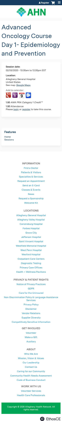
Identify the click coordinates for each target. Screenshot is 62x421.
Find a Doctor (31, 168)
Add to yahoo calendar (15, 95)
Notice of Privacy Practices (31, 284)
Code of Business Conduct (31, 380)
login (16, 109)
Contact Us (31, 367)
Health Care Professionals (31, 395)
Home (7, 136)
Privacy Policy (31, 304)
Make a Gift (31, 337)
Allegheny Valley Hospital (31, 219)
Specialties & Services (31, 176)
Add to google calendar (9, 95)
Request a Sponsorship (31, 198)
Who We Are (31, 354)
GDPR (31, 288)
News (31, 194)
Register (45, 3)
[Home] (31, 11)
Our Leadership (31, 362)
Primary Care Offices (31, 267)
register (26, 109)
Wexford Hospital (31, 254)
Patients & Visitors (31, 172)
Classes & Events (31, 189)
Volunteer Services (31, 391)
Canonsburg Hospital (31, 224)
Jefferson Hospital (31, 237)
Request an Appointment (31, 181)
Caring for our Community (31, 371)
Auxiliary (31, 341)
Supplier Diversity (31, 317)
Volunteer (31, 332)
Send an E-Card (31, 185)
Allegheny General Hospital (31, 215)
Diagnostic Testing (31, 263)
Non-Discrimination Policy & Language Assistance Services (31, 299)
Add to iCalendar (22, 95)
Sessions (9, 139)
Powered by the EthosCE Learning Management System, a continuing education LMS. (50, 419)
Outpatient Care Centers (31, 258)
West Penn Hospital (31, 250)
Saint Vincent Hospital (31, 241)
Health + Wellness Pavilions (31, 272)
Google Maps (23, 85)
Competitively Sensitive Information (31, 322)
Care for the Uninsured (31, 293)
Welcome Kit (31, 202)
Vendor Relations (31, 313)
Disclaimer (31, 309)
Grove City (31, 232)
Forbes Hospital (31, 228)
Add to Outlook (29, 95)
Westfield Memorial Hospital (31, 245)
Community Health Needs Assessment (31, 375)
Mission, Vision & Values (31, 358)
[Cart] (53, 4)
